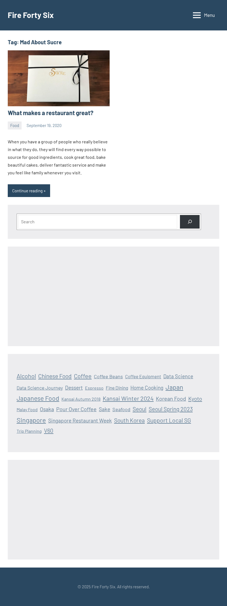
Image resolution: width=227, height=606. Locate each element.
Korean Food (171, 398)
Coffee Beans (108, 376)
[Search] (190, 222)
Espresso (94, 387)
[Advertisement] (113, 296)
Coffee (83, 375)
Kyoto (195, 398)
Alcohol (26, 375)
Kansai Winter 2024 (128, 398)
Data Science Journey (40, 388)
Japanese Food (38, 398)
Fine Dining (117, 387)
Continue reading (27, 190)
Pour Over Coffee (76, 409)
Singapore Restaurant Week (80, 420)
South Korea (129, 420)
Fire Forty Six (31, 15)
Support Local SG (169, 420)
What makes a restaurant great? (50, 112)
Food (14, 125)
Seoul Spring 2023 (171, 409)
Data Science (178, 376)
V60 (48, 430)
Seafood (121, 409)
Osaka (47, 409)
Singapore (31, 420)
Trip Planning (29, 431)
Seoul (139, 408)
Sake (104, 409)
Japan (174, 387)
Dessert (74, 387)
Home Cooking (146, 387)
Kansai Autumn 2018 (80, 399)
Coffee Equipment (143, 376)
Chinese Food (55, 375)
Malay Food (27, 409)
